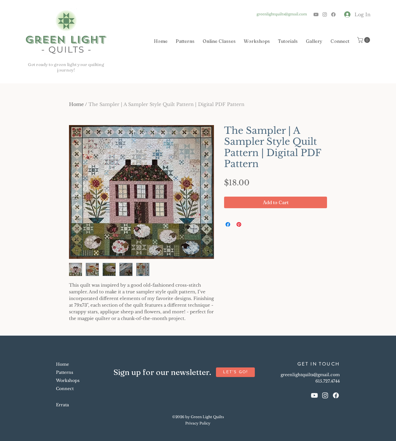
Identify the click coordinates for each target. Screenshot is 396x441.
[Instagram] (325, 14)
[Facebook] (333, 14)
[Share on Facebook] (227, 224)
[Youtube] (316, 14)
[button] (364, 40)
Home (76, 104)
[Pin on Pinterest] (238, 224)
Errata (62, 404)
